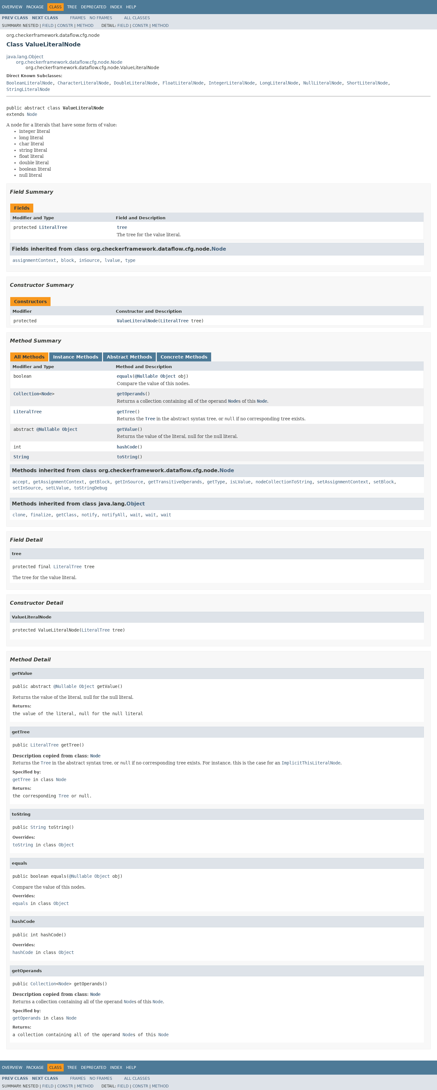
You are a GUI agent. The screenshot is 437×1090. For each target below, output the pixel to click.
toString (127, 456)
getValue (127, 429)
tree (122, 227)
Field (47, 25)
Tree (72, 7)
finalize (40, 514)
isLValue (240, 481)
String (21, 456)
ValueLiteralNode (137, 320)
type (130, 260)
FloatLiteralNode (183, 82)
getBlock (99, 481)
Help (131, 7)
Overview (12, 7)
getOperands (131, 393)
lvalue (112, 260)
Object (168, 376)
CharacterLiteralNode (83, 82)
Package (35, 7)
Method (85, 25)
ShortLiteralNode (367, 82)
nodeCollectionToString (284, 481)
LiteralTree (53, 227)
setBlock (383, 481)
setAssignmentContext (342, 481)
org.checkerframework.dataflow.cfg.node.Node (69, 62)
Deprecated (93, 7)
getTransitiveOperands (175, 481)
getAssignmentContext (58, 481)
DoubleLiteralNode (135, 82)
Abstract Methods (129, 356)
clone (18, 514)
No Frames (101, 18)
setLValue (57, 487)
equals (124, 376)
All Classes (137, 18)
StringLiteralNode (28, 89)
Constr (65, 25)
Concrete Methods (184, 356)
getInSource (129, 481)
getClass (66, 514)
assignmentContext (34, 260)
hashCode (127, 446)
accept (20, 481)
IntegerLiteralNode (232, 82)
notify (89, 514)
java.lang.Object (24, 56)
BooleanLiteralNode (29, 82)
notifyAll (113, 514)
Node (32, 114)
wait (135, 514)
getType (216, 481)
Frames (78, 18)
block (67, 260)
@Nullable (146, 376)
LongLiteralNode (279, 82)
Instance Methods (75, 356)
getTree (126, 411)
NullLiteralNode (322, 82)
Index (116, 7)
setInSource (26, 487)
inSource (89, 260)
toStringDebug (90, 487)
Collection (26, 393)
